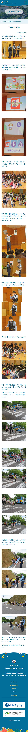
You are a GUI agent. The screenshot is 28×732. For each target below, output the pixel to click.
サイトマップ (14, 682)
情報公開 (14, 688)
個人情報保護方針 (14, 685)
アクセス (14, 692)
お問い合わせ (14, 695)
